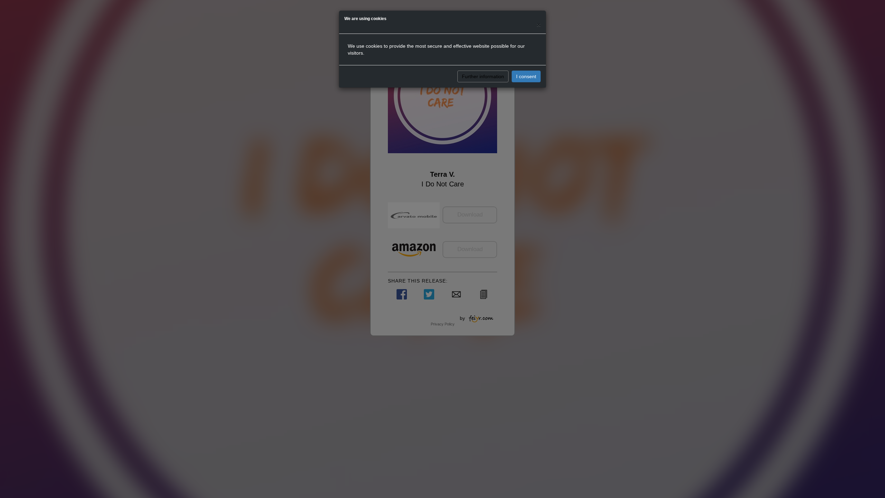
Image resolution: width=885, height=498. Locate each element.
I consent (526, 76)
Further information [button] (483, 76)
